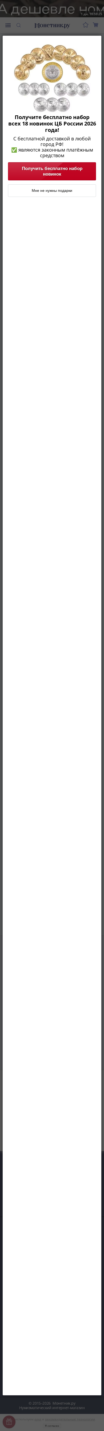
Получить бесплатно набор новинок (52, 171)
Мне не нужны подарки (52, 190)
